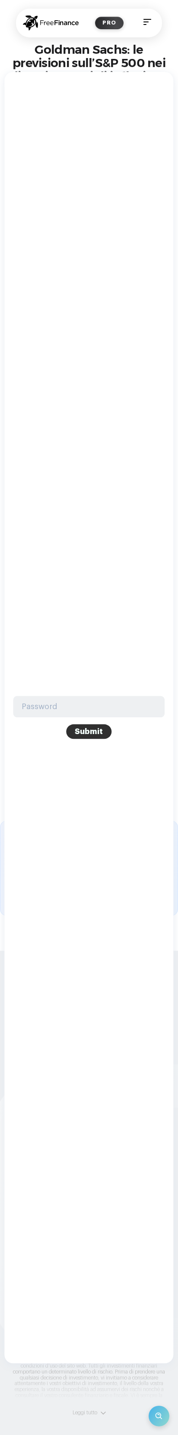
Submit (89, 731)
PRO (109, 22)
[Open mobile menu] (147, 23)
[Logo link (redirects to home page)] (51, 23)
